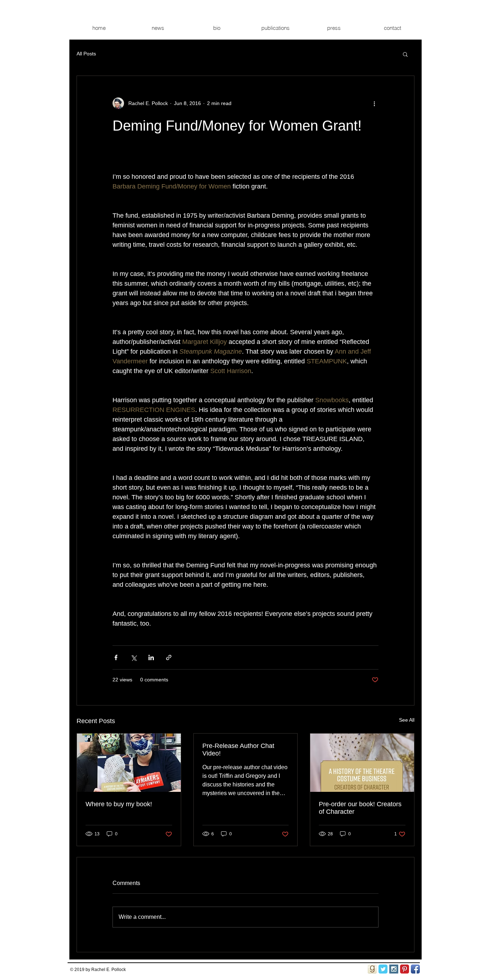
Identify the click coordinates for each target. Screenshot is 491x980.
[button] (405, 54)
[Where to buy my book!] (129, 763)
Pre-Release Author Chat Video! (238, 749)
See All (406, 720)
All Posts (86, 53)
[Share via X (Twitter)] (133, 657)
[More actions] (374, 103)
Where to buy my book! (119, 804)
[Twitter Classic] (382, 969)
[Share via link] (168, 657)
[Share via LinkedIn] (151, 657)
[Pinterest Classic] (404, 969)
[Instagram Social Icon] (393, 969)
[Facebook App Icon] (415, 969)
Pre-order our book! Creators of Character (360, 807)
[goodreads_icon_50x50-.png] (372, 969)
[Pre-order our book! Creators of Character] (362, 763)
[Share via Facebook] (116, 657)
